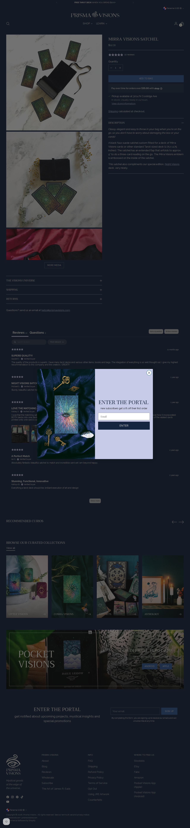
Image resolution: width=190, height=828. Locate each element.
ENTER (123, 425)
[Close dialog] (149, 372)
